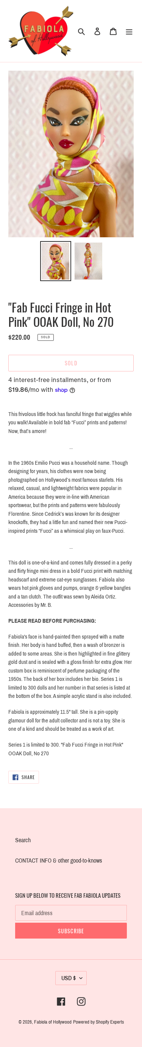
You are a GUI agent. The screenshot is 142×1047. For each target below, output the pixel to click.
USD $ (68, 978)
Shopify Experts (110, 1022)
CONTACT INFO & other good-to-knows (58, 860)
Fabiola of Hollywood (53, 1022)
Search (23, 840)
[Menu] (129, 31)
